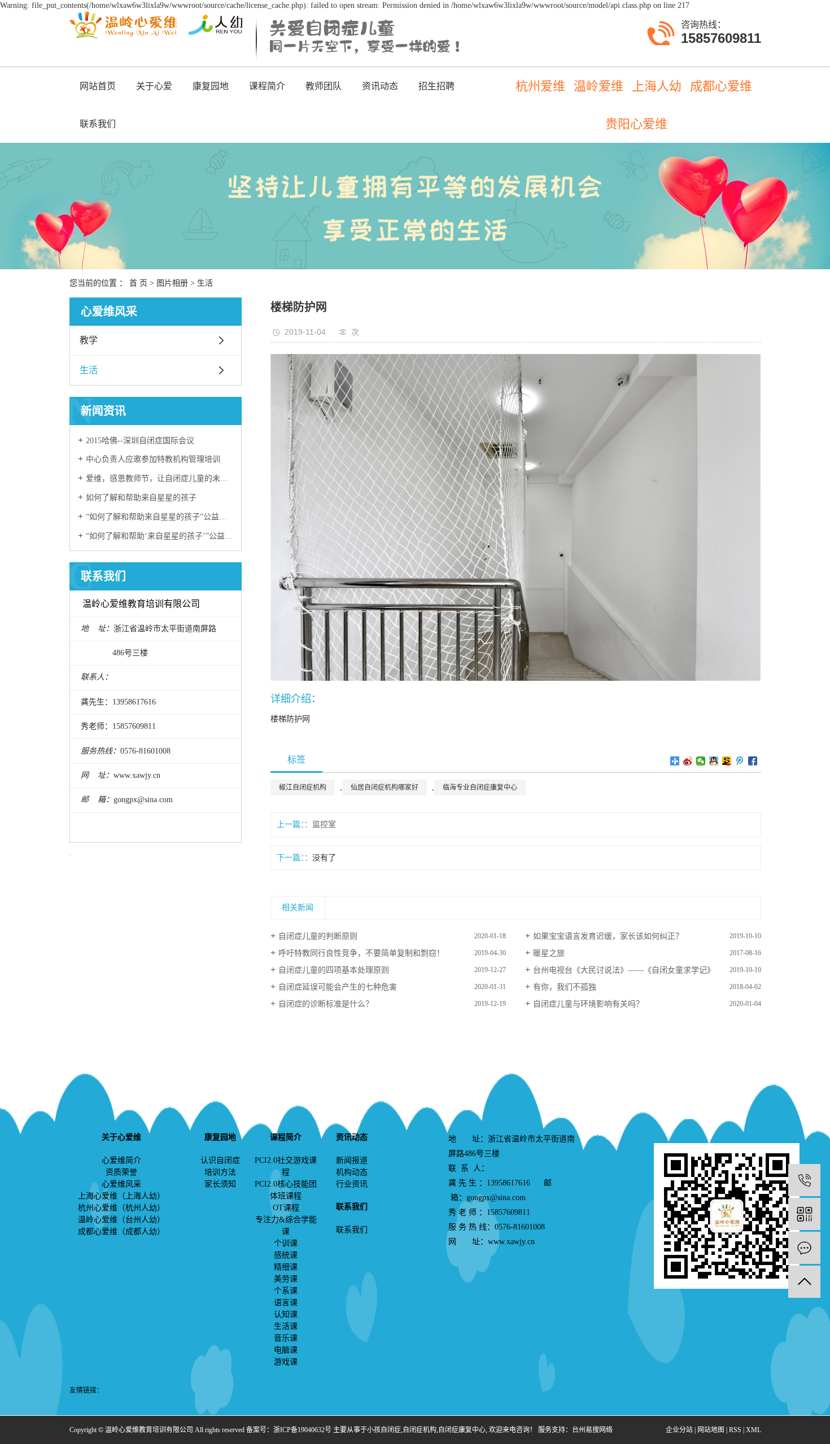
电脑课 (286, 1350)
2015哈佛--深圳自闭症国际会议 (140, 440)
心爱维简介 (121, 1160)
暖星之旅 (549, 953)
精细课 (286, 1267)
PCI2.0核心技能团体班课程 (286, 1190)
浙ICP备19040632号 (302, 1430)
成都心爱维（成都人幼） (121, 1231)
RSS (735, 1430)
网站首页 (98, 86)
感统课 (286, 1255)
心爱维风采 (121, 1184)
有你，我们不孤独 (564, 987)
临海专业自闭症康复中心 (480, 787)
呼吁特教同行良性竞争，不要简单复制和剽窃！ (361, 953)
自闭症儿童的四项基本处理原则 (333, 970)
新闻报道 (352, 1160)
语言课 (286, 1302)
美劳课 (286, 1279)
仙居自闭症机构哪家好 (384, 787)
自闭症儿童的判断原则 (317, 936)
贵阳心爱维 (636, 124)
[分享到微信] (701, 760)
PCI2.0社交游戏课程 (286, 1166)
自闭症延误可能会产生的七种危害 (337, 987)
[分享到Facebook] (753, 760)
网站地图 (710, 1430)
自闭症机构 (419, 1430)
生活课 (286, 1326)
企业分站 (679, 1430)
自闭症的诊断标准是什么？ (325, 1004)
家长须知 (220, 1184)
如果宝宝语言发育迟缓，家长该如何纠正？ (608, 936)
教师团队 (323, 86)
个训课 (286, 1243)
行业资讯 (352, 1184)
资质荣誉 (121, 1172)
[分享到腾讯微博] (740, 760)
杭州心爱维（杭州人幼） (121, 1208)
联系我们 (98, 124)
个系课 (286, 1291)
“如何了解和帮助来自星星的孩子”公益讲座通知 (159, 517)
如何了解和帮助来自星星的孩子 (141, 497)
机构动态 (352, 1172)
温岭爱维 (598, 86)
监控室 (324, 824)
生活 (205, 283)
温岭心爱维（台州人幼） (121, 1219)
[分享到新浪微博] (688, 760)
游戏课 (286, 1362)
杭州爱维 (540, 86)
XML (753, 1430)
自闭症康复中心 (462, 1430)
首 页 (138, 283)
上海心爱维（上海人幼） (121, 1196)
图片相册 (172, 283)
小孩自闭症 (384, 1430)
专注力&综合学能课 (286, 1225)
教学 (89, 340)
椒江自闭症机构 (302, 787)
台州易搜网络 (592, 1430)
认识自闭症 (220, 1160)
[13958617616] (804, 1180)
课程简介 (267, 86)
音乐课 (286, 1338)
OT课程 (286, 1208)
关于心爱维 (154, 93)
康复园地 (211, 86)
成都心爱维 (721, 86)
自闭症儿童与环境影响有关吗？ (588, 1004)
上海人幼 (657, 86)
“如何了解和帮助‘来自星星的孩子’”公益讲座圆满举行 (159, 536)
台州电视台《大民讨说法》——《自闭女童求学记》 (624, 970)
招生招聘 (436, 86)
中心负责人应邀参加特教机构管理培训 (153, 459)
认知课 (286, 1314)
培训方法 (220, 1172)
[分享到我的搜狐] (727, 760)
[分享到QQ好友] (714, 760)
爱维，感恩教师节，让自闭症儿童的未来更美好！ (159, 478)
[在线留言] (804, 1248)
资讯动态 (380, 86)
